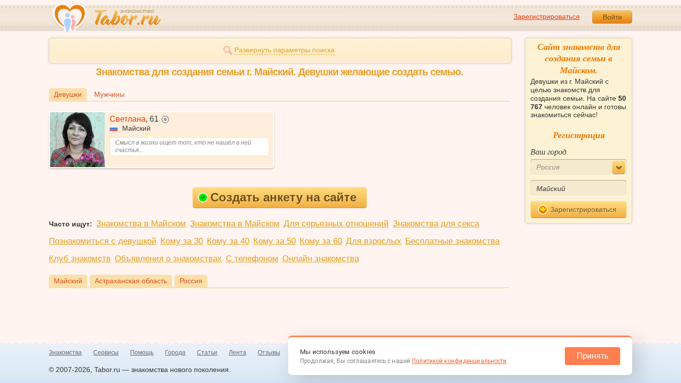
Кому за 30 (182, 241)
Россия (190, 281)
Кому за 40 (228, 241)
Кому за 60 (321, 241)
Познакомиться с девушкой (103, 241)
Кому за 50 (274, 241)
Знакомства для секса (436, 223)
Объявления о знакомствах (168, 258)
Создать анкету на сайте (283, 197)
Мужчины (109, 94)
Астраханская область (131, 281)
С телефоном (252, 258)
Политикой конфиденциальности (459, 361)
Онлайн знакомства (320, 258)
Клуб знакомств (80, 258)
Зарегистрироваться (546, 16)
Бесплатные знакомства (452, 241)
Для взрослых (373, 241)
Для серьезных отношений (336, 223)
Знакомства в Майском (141, 223)
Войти (612, 17)
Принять (592, 356)
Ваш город (548, 151)
